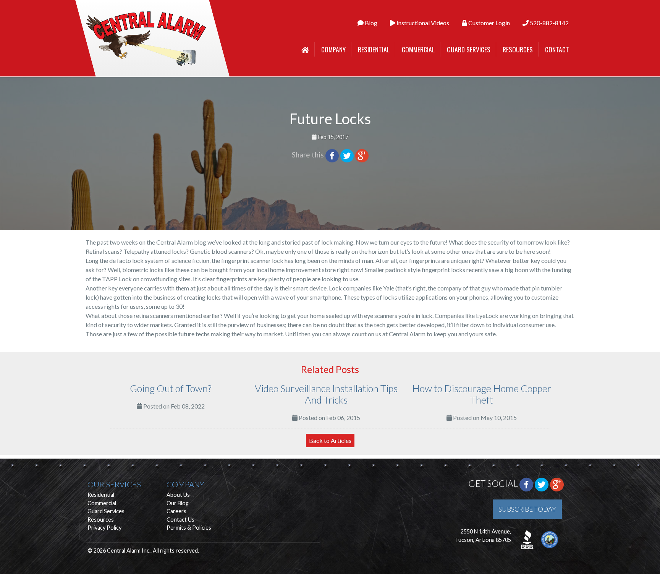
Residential (374, 49)
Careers (176, 511)
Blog (370, 22)
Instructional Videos (422, 22)
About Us (178, 494)
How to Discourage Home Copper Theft (481, 394)
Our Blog (178, 503)
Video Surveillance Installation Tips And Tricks (326, 394)
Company (333, 49)
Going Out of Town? (171, 388)
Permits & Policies (189, 527)
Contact (557, 49)
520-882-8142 (549, 22)
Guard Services (468, 49)
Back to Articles (330, 440)
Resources (518, 49)
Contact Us (180, 519)
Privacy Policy (104, 527)
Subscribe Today (527, 509)
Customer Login (488, 22)
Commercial (418, 49)
